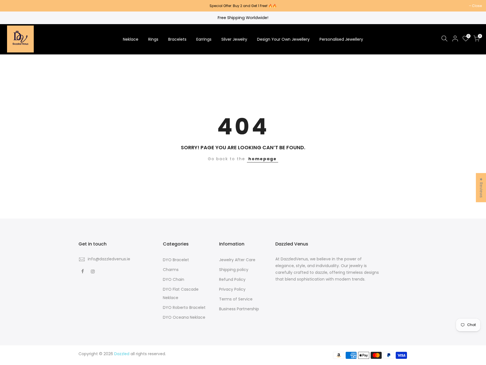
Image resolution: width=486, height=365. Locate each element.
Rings (153, 39)
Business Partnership (239, 309)
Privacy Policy (232, 289)
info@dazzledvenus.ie (109, 259)
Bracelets (177, 39)
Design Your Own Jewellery (283, 39)
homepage (262, 159)
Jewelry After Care (237, 260)
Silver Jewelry (234, 39)
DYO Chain (173, 279)
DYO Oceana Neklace (184, 317)
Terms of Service (236, 299)
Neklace (130, 39)
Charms (171, 269)
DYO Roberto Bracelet (184, 307)
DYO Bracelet (176, 260)
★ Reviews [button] (481, 187)
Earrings (204, 39)
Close (12, 5)
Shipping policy (233, 269)
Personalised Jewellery (341, 39)
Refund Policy (232, 279)
